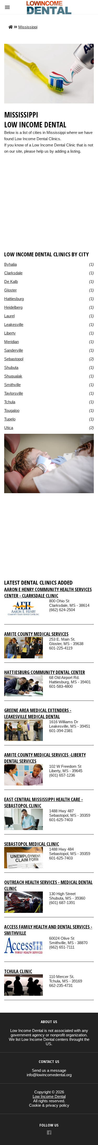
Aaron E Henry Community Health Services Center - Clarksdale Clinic (48, 592)
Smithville (12, 384)
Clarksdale (13, 273)
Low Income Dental (49, 1096)
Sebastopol (13, 359)
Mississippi (27, 27)
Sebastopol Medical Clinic (31, 844)
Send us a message (49, 1070)
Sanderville (13, 350)
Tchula (9, 402)
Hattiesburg (14, 298)
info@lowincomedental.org (49, 1075)
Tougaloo (11, 410)
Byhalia (10, 264)
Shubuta (11, 367)
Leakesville (13, 324)
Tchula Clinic (18, 971)
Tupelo (9, 419)
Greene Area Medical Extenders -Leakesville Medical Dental (37, 713)
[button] (7, 7)
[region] (49, 210)
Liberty (10, 333)
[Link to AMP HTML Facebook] (49, 1133)
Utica (8, 427)
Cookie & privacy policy (49, 1105)
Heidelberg (13, 307)
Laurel (9, 316)
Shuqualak (13, 376)
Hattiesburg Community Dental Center (44, 672)
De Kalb (11, 281)
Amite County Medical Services (36, 634)
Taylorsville (13, 393)
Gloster (10, 290)
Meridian (11, 341)
